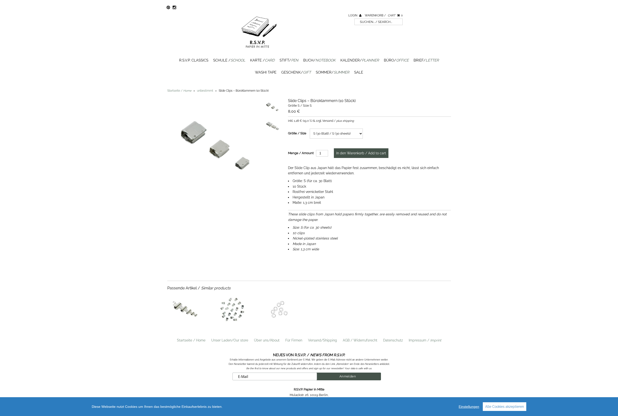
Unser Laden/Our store (229, 340)
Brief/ (426, 60)
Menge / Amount (301, 153)
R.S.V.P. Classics (193, 60)
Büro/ (396, 60)
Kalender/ (359, 60)
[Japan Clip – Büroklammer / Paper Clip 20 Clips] (232, 323)
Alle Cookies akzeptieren (504, 407)
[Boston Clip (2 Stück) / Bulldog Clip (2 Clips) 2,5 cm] (184, 323)
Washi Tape (265, 72)
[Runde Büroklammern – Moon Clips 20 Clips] (279, 323)
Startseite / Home (191, 340)
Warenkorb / (384, 15)
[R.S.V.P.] (259, 50)
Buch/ (319, 60)
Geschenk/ (296, 72)
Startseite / (179, 90)
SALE (358, 72)
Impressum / (425, 340)
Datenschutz (393, 340)
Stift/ (289, 60)
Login (353, 15)
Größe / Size (297, 133)
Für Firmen (293, 340)
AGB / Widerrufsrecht (360, 340)
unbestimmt (205, 90)
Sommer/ (332, 72)
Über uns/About (267, 340)
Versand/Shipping (322, 340)
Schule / (229, 60)
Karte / (262, 60)
